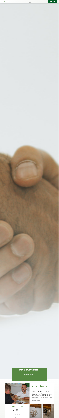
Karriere (30, 2)
